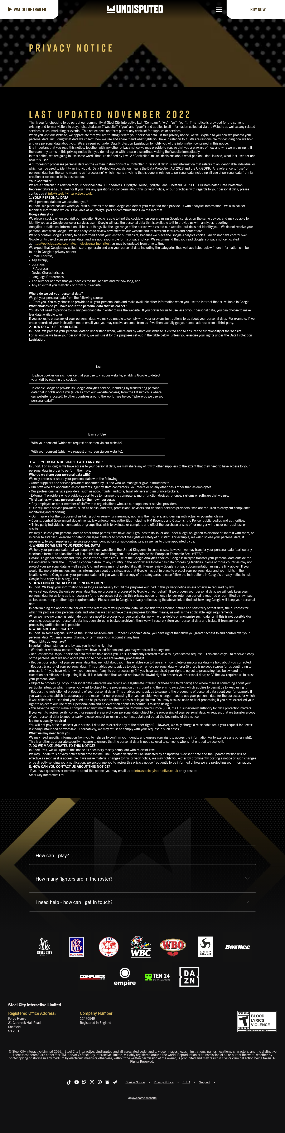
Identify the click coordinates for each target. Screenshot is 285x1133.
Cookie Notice (135, 1082)
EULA (186, 1082)
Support (204, 1082)
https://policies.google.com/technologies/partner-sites (71, 243)
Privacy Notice (164, 1082)
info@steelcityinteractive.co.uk (70, 193)
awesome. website (144, 1098)
